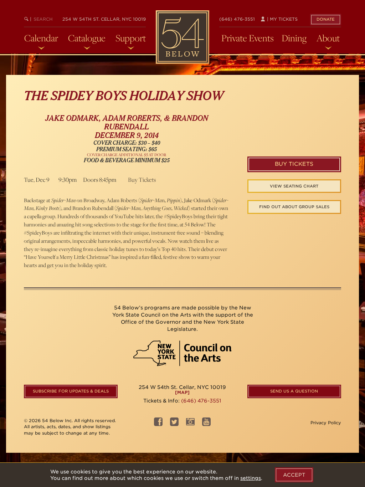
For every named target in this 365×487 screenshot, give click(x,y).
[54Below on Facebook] (158, 423)
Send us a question (294, 391)
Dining (294, 38)
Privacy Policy (325, 422)
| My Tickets (282, 19)
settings (250, 478)
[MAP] (182, 392)
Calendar (41, 38)
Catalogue (87, 38)
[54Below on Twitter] (174, 423)
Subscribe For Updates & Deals (71, 391)
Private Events (247, 38)
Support (130, 38)
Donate (326, 19)
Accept (294, 475)
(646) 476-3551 (237, 19)
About (328, 38)
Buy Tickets (142, 179)
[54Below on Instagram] (190, 423)
